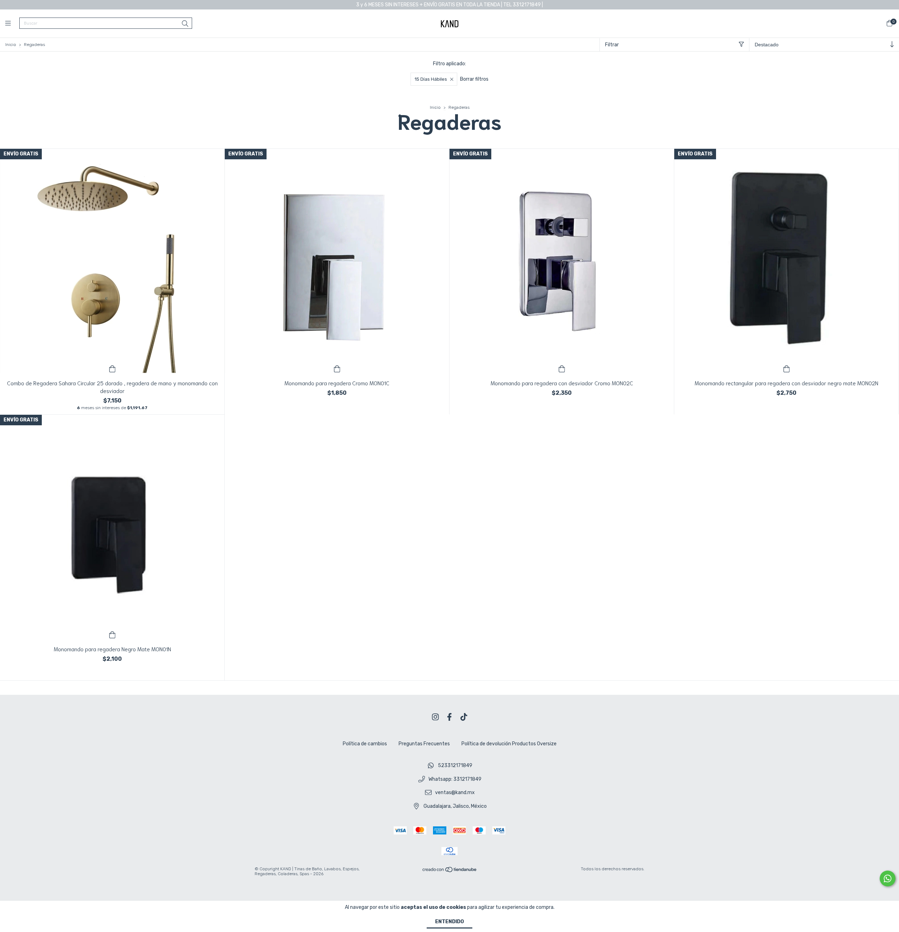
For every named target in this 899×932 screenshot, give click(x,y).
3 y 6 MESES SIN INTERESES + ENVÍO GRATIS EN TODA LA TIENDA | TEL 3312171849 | (449, 5)
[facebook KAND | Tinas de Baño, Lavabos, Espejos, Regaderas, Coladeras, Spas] (449, 717)
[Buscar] (185, 24)
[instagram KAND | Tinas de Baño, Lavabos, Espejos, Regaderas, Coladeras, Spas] (435, 717)
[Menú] (12, 23)
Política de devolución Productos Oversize (509, 744)
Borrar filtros (474, 79)
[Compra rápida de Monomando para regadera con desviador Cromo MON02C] (562, 368)
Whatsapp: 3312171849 (454, 779)
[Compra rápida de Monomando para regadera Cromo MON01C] (337, 368)
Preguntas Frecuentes (424, 744)
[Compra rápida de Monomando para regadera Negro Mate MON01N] (112, 634)
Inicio (10, 44)
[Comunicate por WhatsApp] (887, 878)
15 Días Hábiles (430, 79)
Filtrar (612, 45)
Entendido (449, 922)
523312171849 (455, 765)
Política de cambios (365, 744)
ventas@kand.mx (455, 793)
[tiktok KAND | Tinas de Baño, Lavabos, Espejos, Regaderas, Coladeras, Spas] (464, 717)
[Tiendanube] (450, 870)
